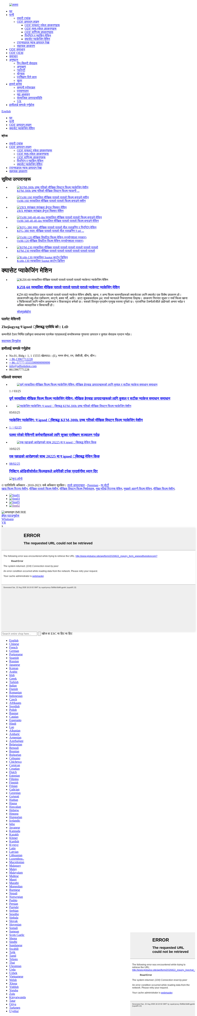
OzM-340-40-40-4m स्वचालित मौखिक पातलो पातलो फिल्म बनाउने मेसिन (58, 220)
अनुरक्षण (21, 66)
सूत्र (19, 80)
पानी (11, 14)
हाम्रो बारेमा (15, 84)
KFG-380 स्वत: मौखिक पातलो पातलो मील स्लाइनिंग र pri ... (50, 230)
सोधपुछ (21, 311)
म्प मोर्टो (105, 485)
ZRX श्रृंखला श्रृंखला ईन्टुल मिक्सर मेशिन (40, 210)
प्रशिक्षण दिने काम (27, 77)
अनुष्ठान (13, 59)
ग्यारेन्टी (21, 70)
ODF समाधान (17, 49)
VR (19, 101)
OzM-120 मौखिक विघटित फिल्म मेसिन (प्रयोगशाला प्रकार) (50, 240)
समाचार (13, 56)
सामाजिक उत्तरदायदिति (29, 97)
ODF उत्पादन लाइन (28, 21)
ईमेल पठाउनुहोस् (10, 515)
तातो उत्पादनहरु (76, 485)
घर (10, 11)
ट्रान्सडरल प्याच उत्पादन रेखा (33, 42)
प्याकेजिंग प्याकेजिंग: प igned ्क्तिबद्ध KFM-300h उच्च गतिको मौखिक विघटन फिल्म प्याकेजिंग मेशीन (76, 420)
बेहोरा (28, 311)
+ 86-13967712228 (21, 359)
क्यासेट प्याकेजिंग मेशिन (37, 39)
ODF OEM (16, 52)
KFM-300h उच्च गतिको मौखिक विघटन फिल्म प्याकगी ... (48, 190)
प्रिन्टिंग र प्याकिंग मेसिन (38, 35)
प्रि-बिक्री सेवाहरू (27, 63)
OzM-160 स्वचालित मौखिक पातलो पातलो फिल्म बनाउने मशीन (51, 200)
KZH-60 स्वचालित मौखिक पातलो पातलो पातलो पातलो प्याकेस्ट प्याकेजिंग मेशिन (68, 287)
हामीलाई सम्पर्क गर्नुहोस (21, 104)
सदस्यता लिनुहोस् (11, 341)
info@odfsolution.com (23, 366)
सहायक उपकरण (26, 46)
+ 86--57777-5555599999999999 (29, 362)
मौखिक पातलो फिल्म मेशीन (43, 488)
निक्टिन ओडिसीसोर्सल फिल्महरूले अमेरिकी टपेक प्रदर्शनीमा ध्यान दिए (53, 471)
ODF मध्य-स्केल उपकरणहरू (41, 28)
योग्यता (21, 73)
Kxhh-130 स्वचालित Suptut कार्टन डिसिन (41, 260)
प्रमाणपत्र (23, 91)
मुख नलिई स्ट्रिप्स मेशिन (109, 488)
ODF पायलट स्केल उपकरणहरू (42, 25)
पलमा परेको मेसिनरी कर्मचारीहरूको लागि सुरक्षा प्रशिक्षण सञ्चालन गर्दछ (54, 435)
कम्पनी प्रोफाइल (26, 87)
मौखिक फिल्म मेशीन (163, 488)
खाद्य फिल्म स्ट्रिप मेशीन (15, 488)
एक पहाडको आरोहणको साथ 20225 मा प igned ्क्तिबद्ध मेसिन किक (54, 456)
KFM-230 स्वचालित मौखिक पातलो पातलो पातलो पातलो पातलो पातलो (56, 250)
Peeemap (92, 485)
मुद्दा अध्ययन (23, 94)
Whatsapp (8, 519)
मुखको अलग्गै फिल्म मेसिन (138, 488)
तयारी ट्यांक (24, 18)
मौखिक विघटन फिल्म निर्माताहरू (77, 488)
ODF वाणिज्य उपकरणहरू (39, 32)
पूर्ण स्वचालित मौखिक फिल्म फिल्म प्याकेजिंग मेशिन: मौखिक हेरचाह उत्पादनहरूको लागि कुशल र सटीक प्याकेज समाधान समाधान (89, 398)
